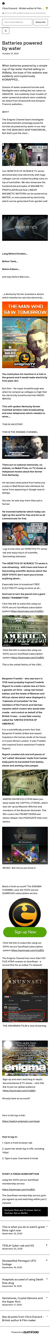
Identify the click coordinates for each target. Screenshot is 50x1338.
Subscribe (41, 22)
